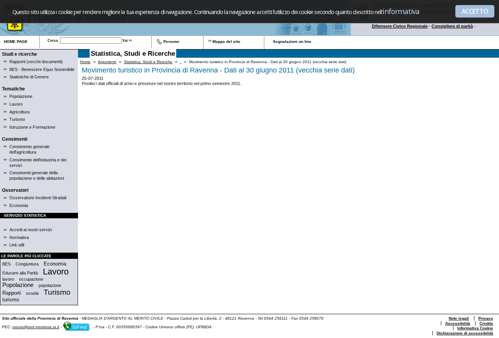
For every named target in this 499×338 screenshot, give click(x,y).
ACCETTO (475, 11)
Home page (16, 41)
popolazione (50, 285)
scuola (32, 293)
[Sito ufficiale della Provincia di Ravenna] (63, 34)
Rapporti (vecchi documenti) (36, 61)
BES (6, 264)
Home (85, 62)
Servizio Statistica (25, 215)
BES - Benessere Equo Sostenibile (41, 69)
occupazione (31, 279)
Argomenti (107, 62)
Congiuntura (27, 264)
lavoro (8, 279)
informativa (400, 11)
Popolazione (20, 96)
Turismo (17, 119)
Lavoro (16, 104)
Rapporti (11, 293)
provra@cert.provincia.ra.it (35, 327)
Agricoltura (19, 112)
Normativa (19, 237)
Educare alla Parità (20, 273)
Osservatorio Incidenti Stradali (37, 197)
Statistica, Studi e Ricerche (148, 62)
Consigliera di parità (452, 26)
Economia (18, 205)
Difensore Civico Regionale (400, 26)
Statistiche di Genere (29, 76)
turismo (10, 300)
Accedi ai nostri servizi (30, 229)
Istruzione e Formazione (32, 127)
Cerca (53, 40)
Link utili (16, 244)
